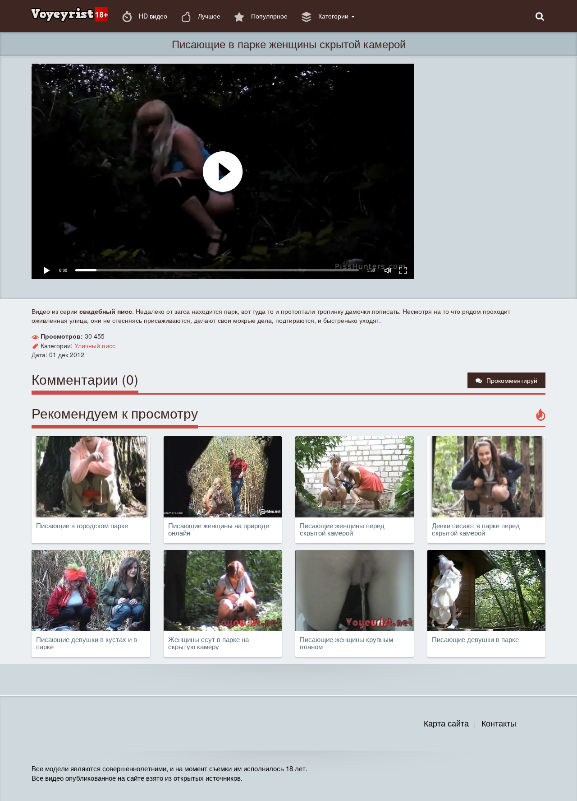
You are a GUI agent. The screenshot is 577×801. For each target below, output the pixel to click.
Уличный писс (94, 345)
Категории (333, 15)
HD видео (152, 15)
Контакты (498, 723)
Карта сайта (446, 723)
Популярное (268, 15)
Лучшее (208, 15)
